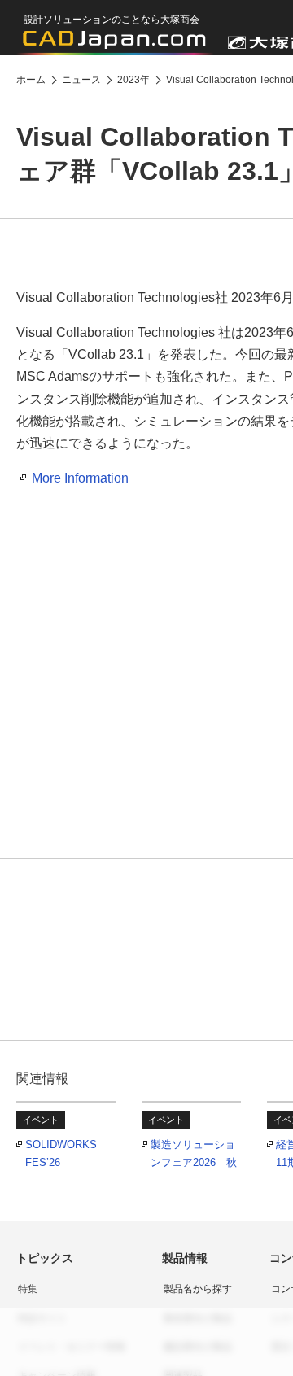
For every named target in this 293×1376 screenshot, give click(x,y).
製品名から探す (198, 1289)
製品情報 (185, 1258)
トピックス (44, 1258)
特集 (27, 1289)
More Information (80, 478)
